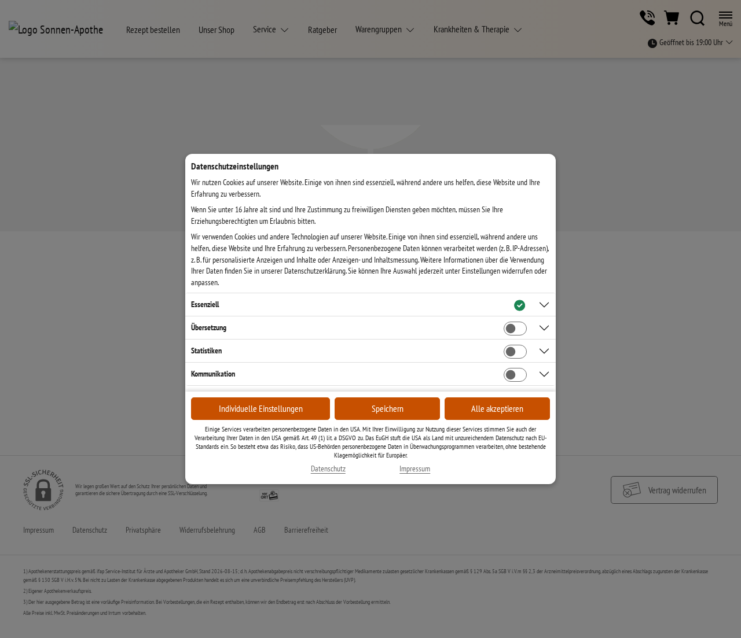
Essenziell (205, 304)
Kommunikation (213, 373)
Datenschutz (328, 469)
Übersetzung (208, 327)
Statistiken (206, 350)
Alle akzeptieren (497, 408)
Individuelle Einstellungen (261, 408)
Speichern (387, 408)
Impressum (414, 469)
